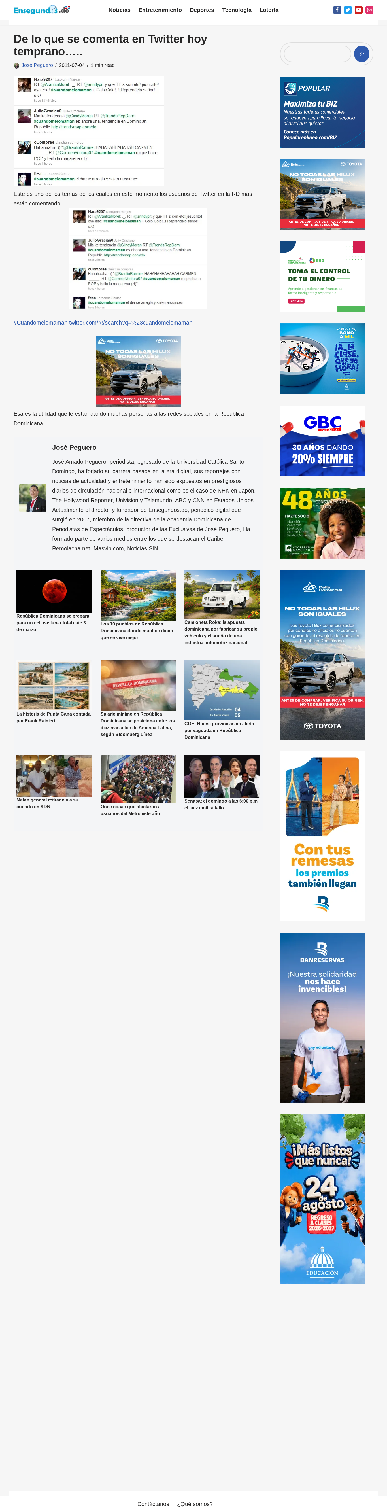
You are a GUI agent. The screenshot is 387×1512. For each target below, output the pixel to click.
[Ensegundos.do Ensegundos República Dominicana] (42, 9)
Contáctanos (153, 1504)
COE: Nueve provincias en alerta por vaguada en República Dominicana (219, 731)
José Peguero (37, 65)
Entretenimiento (160, 10)
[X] (348, 10)
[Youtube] (359, 10)
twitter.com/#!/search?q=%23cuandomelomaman (130, 322)
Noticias (120, 10)
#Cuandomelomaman (40, 322)
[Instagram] (369, 10)
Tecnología (237, 10)
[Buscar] (361, 54)
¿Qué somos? (195, 1504)
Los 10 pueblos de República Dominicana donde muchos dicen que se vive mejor (137, 631)
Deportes (202, 10)
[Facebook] (337, 10)
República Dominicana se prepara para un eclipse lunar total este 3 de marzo (52, 623)
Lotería (269, 10)
